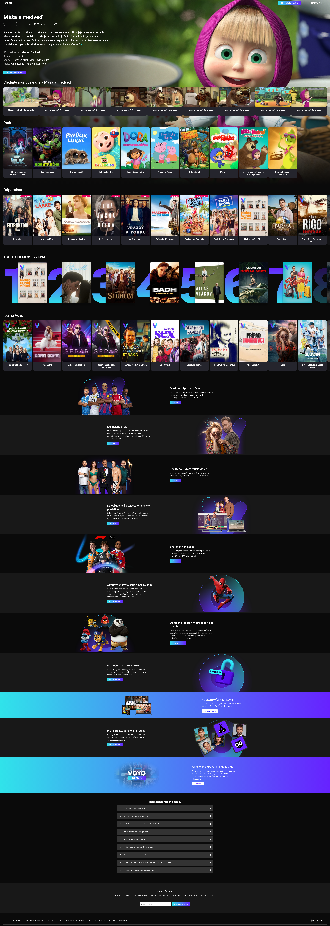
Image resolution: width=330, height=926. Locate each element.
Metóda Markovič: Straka (136, 365)
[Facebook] (313, 920)
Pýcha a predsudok (76, 239)
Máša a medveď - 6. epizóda (237, 110)
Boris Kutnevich (38, 63)
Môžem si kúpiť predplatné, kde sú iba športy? (138, 870)
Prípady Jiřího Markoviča (224, 365)
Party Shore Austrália (194, 239)
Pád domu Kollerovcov (18, 365)
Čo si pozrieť (51, 920)
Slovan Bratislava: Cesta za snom (312, 366)
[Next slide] (325, 102)
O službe (25, 920)
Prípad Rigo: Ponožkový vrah (312, 240)
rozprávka (21, 24)
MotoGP (173, 556)
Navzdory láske (47, 239)
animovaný (9, 24)
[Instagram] (317, 920)
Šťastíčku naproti (194, 365)
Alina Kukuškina (20, 63)
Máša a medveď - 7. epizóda (273, 110)
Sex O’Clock (165, 365)
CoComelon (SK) (106, 172)
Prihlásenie (316, 3)
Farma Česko (283, 239)
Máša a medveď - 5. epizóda (201, 110)
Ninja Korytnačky (47, 172)
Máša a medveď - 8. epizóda (309, 110)
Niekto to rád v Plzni (253, 239)
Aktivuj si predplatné (115, 601)
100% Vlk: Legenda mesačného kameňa (17, 173)
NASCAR (181, 556)
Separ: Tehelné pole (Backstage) (106, 366)
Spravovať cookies (123, 920)
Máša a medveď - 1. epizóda (57, 110)
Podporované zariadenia (37, 920)
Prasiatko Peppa (165, 172)
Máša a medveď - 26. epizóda (21, 110)
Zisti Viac (176, 402)
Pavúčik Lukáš (76, 172)
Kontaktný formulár (99, 920)
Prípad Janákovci (253, 365)
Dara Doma (47, 365)
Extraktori (17, 239)
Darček (60, 920)
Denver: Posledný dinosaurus (282, 173)
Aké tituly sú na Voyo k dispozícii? (134, 839)
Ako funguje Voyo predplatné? (133, 808)
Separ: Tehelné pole (76, 365)
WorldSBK (191, 556)
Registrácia (291, 3)
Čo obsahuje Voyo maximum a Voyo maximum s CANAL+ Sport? (145, 862)
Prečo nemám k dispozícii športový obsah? (137, 847)
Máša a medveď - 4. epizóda (165, 110)
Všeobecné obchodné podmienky (75, 920)
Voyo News (111, 920)
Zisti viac (113, 443)
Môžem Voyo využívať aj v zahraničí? (135, 816)
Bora (283, 365)
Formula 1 (191, 553)
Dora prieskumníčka (135, 172)
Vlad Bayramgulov (40, 59)
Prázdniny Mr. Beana (165, 239)
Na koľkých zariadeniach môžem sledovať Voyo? (139, 824)
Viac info (83, 44)
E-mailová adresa (146, 904)
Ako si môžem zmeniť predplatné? (134, 855)
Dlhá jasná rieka (106, 239)
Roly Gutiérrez (20, 59)
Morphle (223, 172)
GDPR (89, 920)
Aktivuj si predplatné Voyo (15, 72)
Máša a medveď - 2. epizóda (93, 110)
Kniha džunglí (194, 172)
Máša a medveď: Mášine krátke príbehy (253, 173)
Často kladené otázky (13, 920)
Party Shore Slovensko (224, 239)
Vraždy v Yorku (135, 239)
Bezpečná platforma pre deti (124, 665)
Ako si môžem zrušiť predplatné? (134, 832)
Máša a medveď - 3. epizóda (129, 110)
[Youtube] (321, 920)
